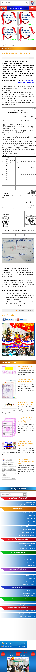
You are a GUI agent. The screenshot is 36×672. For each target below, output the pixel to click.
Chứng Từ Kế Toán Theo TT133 (27, 614)
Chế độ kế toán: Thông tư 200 (18, 599)
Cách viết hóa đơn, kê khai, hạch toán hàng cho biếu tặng (25, 443)
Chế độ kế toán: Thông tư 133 (18, 608)
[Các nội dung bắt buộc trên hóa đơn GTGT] (9, 369)
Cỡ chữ (27, 58)
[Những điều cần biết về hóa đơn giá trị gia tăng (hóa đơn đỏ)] (9, 427)
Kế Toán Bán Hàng (30, 578)
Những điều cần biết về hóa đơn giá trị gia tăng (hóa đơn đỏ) (25, 420)
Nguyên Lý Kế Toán (30, 562)
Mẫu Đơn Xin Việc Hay (29, 593)
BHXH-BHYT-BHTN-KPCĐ (27, 548)
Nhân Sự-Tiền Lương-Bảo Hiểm (18, 539)
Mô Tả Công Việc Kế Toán (28, 596)
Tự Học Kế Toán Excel (29, 581)
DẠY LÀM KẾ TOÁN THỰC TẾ (18, 498)
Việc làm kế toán (18, 587)
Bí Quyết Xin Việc (30, 590)
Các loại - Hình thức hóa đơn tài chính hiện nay (25, 380)
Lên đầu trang (30, 310)
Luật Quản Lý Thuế (30, 524)
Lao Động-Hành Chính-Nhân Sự (27, 543)
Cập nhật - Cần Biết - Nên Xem (27, 532)
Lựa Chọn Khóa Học (30, 502)
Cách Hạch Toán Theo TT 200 (27, 602)
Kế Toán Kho (31, 573)
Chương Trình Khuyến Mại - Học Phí (26, 505)
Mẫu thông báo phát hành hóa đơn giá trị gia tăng (26, 403)
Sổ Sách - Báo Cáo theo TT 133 (27, 616)
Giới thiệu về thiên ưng (18, 489)
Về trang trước (21, 310)
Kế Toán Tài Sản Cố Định (28, 584)
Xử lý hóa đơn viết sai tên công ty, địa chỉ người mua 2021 (26, 461)
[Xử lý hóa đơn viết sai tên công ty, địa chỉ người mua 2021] (9, 469)
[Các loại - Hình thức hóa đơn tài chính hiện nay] (9, 388)
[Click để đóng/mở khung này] (18, 654)
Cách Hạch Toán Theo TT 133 (27, 611)
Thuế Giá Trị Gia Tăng (29, 515)
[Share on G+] (21, 319)
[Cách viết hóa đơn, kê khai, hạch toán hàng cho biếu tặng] (9, 445)
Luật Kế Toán (31, 565)
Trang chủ (3, 45)
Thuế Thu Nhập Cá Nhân (29, 513)
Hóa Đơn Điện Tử (30, 518)
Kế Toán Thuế (18, 509)
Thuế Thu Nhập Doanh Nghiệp (27, 529)
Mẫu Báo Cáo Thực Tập (29, 559)
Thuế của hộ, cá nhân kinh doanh (27, 535)
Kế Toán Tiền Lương (30, 546)
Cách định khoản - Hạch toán (28, 556)
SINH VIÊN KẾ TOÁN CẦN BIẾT (18, 553)
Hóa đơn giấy (11, 45)
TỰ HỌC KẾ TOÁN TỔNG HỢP (18, 569)
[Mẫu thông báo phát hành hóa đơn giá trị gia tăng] (9, 405)
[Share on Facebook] (8, 319)
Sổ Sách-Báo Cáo (30, 576)
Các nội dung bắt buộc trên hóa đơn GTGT (25, 367)
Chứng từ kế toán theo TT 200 (27, 605)
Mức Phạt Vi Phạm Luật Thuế (28, 527)
